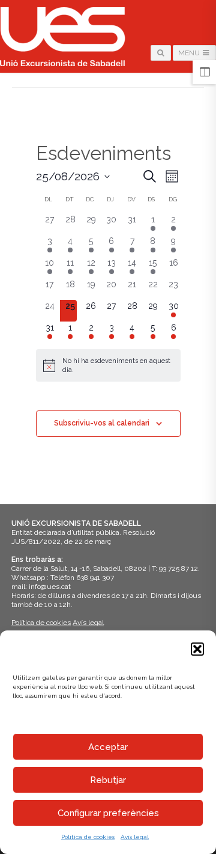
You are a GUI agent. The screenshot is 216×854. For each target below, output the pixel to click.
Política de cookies (88, 837)
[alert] (108, 365)
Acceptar (108, 747)
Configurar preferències (108, 813)
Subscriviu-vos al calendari (101, 423)
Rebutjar (108, 780)
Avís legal (135, 837)
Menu (190, 53)
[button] (197, 649)
